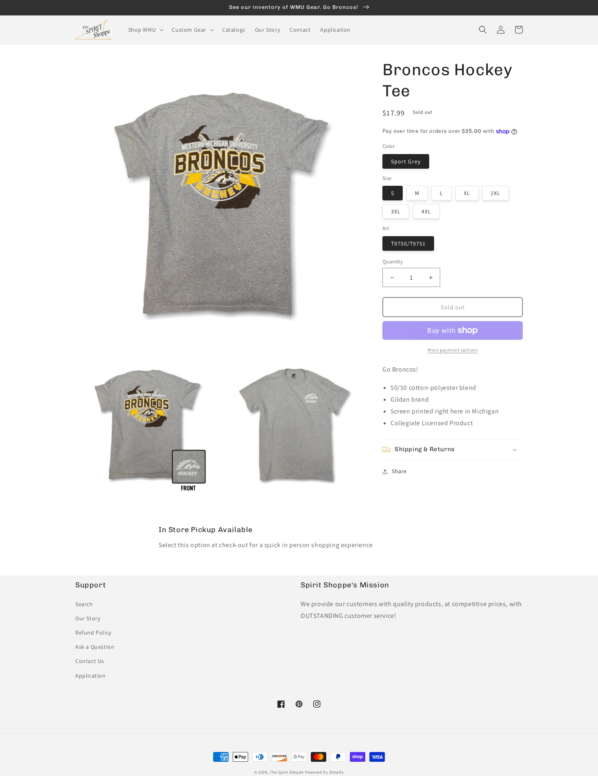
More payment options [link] (453, 350)
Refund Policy (93, 632)
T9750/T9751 (408, 243)
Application (90, 675)
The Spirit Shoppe (287, 772)
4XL (426, 211)
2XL (495, 193)
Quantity (392, 261)
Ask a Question (94, 646)
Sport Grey (406, 161)
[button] (145, 29)
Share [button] (399, 471)
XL (467, 193)
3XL (396, 211)
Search (84, 604)
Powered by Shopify (324, 772)
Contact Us (89, 661)
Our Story (87, 618)
